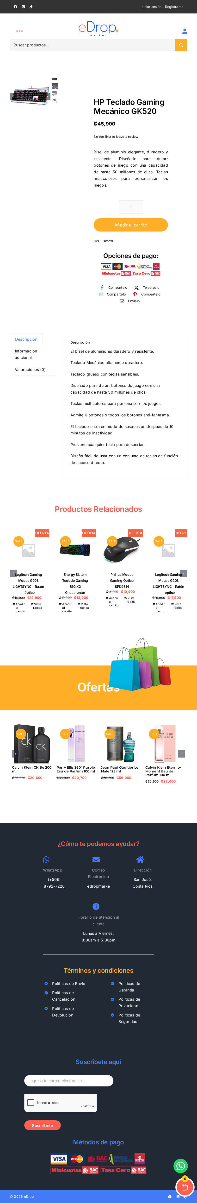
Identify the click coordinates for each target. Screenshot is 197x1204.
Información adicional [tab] (26, 354)
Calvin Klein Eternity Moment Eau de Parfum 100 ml (163, 771)
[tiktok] (31, 6)
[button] (13, 573)
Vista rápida (37, 605)
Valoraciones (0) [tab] (30, 369)
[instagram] (23, 6)
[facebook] (15, 6)
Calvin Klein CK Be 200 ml (31, 769)
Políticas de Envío (68, 983)
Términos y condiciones (98, 970)
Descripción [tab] (26, 339)
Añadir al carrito (131, 224)
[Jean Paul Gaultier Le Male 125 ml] (121, 726)
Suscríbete (42, 1125)
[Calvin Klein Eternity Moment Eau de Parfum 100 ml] (165, 726)
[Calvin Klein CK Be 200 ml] (32, 726)
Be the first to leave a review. (116, 136)
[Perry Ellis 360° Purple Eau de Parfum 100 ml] (76, 726)
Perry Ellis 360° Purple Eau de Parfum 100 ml (75, 769)
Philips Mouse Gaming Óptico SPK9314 (122, 580)
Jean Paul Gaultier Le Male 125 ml (119, 769)
